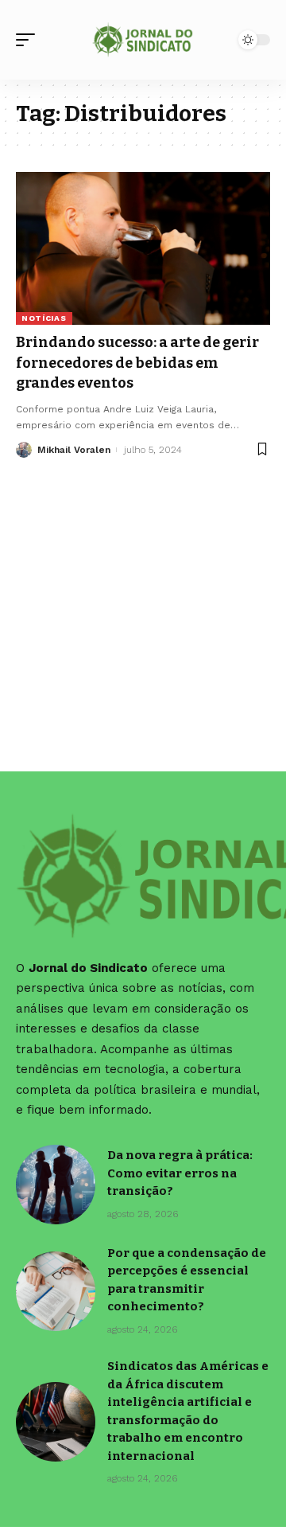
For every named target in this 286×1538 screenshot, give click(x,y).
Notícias (44, 318)
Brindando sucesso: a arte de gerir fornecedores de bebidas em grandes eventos (137, 362)
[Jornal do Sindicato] (143, 39)
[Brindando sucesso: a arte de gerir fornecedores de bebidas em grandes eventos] (143, 248)
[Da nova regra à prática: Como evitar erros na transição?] (55, 1184)
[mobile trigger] (29, 39)
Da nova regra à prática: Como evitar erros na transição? (180, 1173)
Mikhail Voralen (73, 449)
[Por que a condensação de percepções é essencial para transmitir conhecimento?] (55, 1291)
